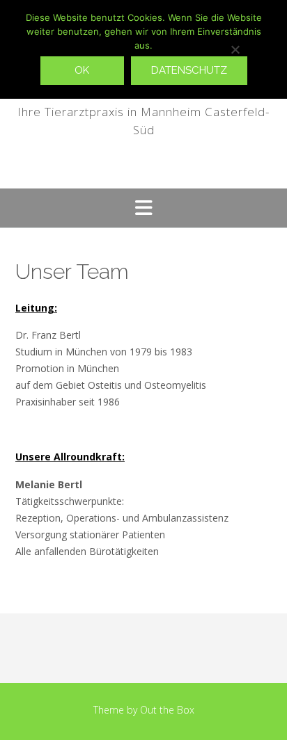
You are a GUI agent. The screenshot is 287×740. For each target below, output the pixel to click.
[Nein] (235, 49)
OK (82, 70)
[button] (143, 207)
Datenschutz (189, 70)
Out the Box (167, 709)
